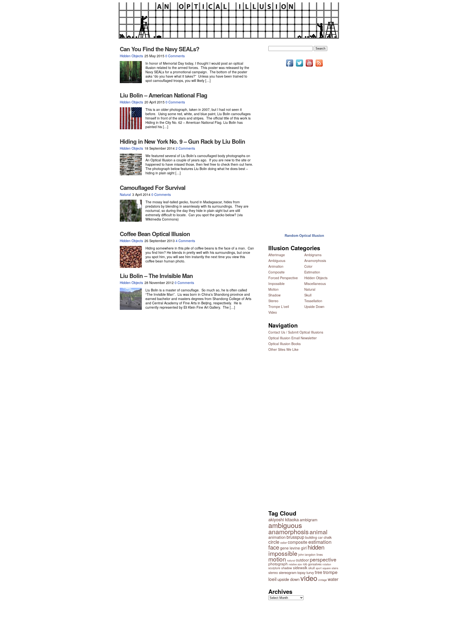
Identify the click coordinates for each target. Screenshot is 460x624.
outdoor (302, 559)
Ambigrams (313, 254)
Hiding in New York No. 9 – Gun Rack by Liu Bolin (182, 141)
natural (291, 560)
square (326, 568)
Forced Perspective (283, 277)
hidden (316, 547)
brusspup (295, 537)
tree (318, 572)
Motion (273, 289)
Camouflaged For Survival (152, 187)
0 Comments (175, 55)
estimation (320, 541)
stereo (273, 572)
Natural (125, 194)
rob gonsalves (312, 564)
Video (272, 312)
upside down (288, 579)
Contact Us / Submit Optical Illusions (295, 332)
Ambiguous (276, 260)
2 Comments (185, 148)
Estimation (312, 272)
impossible (282, 553)
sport (319, 568)
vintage (322, 580)
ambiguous (285, 525)
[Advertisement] (304, 147)
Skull (307, 295)
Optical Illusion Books (284, 343)
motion (277, 559)
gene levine (290, 547)
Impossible (276, 283)
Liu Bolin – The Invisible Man (156, 276)
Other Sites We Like (283, 349)
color (283, 542)
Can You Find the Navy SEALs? (159, 49)
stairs (335, 568)
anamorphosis (288, 531)
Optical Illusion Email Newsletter (292, 337)
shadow (286, 568)
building (311, 537)
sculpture (274, 568)
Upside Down (314, 306)
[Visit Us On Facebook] (289, 66)
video (308, 578)
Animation (275, 266)
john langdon (307, 554)
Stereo (273, 300)
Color (308, 266)
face (273, 547)
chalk (328, 537)
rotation (326, 564)
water (333, 579)
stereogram (287, 572)
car (320, 537)
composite (297, 542)
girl (304, 548)
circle (273, 542)
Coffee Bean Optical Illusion (155, 234)
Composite (276, 272)
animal (319, 532)
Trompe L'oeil (278, 306)
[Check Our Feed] (319, 66)
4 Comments (185, 240)
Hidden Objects (131, 55)
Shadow (274, 295)
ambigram (308, 519)
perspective (323, 559)
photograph (278, 563)
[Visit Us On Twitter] (299, 66)
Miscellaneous (315, 283)
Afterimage (276, 254)
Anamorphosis (315, 260)
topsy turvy (305, 572)
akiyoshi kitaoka (283, 519)
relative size (295, 564)
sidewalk (300, 567)
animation (277, 537)
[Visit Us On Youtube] (309, 66)
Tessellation (313, 300)
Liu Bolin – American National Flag (163, 95)
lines (319, 554)
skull (311, 568)
